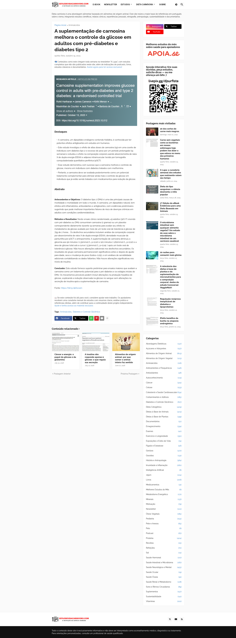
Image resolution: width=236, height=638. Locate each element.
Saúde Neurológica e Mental (164, 567)
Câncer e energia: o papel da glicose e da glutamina (65, 357)
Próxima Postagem (129, 374)
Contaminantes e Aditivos (164, 397)
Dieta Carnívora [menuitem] (144, 4)
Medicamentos (164, 485)
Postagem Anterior (62, 374)
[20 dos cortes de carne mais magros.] (152, 132)
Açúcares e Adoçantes (164, 348)
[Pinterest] (96, 318)
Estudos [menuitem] (125, 4)
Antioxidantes (164, 373)
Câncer (164, 383)
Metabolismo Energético (164, 494)
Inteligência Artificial (164, 470)
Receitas (164, 543)
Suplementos (164, 591)
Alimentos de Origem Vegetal (164, 358)
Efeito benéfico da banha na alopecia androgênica (169, 321)
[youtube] (176, 619)
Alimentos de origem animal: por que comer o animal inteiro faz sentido (125, 358)
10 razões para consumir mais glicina (171, 253)
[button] (176, 4)
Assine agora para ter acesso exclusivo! (104, 67)
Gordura (164, 451)
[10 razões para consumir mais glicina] (152, 255)
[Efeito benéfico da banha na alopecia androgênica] (152, 321)
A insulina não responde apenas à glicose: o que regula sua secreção (95, 358)
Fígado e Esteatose (164, 446)
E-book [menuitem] (96, 4)
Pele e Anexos (164, 523)
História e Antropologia (164, 460)
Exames (164, 431)
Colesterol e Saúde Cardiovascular (164, 392)
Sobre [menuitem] (162, 4)
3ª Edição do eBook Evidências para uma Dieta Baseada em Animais (170, 207)
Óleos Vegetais (164, 514)
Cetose (164, 387)
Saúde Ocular (164, 572)
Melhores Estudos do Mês (164, 489)
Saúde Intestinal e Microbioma (164, 562)
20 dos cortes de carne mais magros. (169, 130)
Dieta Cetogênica (164, 407)
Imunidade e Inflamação (164, 465)
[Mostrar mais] (107, 318)
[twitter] (170, 619)
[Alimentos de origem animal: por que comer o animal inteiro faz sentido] (126, 342)
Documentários (164, 421)
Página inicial (60, 25)
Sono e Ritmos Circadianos (164, 587)
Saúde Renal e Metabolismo (164, 582)
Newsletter (164, 509)
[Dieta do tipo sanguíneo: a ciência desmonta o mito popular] (152, 189)
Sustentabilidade (164, 596)
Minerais (164, 499)
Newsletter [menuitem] (110, 4)
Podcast (164, 533)
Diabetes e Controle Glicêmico (86, 312)
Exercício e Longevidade (164, 436)
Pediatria (164, 519)
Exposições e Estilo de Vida (164, 441)
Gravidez (164, 455)
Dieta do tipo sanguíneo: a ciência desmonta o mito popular (170, 190)
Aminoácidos (74, 25)
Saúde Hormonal (164, 557)
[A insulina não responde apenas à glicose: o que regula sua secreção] (96, 342)
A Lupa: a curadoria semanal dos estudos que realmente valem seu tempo (171, 174)
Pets (164, 528)
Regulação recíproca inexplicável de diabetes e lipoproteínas (170, 303)
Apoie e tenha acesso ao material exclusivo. (73, 306)
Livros (164, 480)
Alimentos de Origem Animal (164, 353)
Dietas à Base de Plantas (164, 417)
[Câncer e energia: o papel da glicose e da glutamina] (65, 342)
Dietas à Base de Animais (164, 412)
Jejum (164, 475)
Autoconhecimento (164, 378)
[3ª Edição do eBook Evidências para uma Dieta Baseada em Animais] (152, 206)
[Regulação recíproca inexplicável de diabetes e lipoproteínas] (152, 302)
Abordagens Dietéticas (164, 344)
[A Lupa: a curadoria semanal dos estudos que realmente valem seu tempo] (152, 173)
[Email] (102, 318)
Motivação (164, 504)
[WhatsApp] (91, 318)
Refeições (164, 548)
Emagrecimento (164, 426)
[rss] (182, 619)
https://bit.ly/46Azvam (71, 288)
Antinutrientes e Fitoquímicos (164, 368)
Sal (164, 553)
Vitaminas (164, 601)
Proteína (164, 538)
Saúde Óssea (164, 577)
